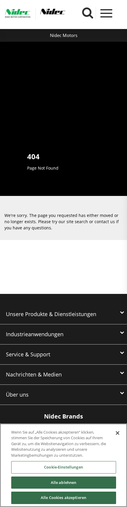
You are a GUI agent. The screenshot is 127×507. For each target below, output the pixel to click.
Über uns (17, 394)
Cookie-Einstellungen (63, 467)
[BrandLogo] (17, 14)
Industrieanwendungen (35, 334)
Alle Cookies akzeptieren (63, 497)
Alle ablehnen (63, 482)
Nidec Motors (63, 35)
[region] (63, 465)
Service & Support (28, 354)
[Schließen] (117, 433)
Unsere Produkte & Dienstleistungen (51, 314)
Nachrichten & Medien (34, 374)
